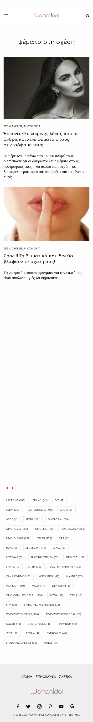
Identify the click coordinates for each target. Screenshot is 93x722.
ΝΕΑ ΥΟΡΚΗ (61, 585)
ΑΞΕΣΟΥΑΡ (14, 557)
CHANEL (39, 500)
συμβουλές (57, 633)
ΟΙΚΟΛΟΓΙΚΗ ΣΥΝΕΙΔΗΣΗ (24, 595)
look (12, 519)
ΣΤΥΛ (11, 604)
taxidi (44, 538)
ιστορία (33, 633)
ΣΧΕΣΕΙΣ (13, 623)
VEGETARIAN (36, 547)
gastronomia (39, 509)
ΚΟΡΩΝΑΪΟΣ (49, 576)
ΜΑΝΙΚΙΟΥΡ (15, 585)
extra (13, 509)
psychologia (18, 538)
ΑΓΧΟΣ (59, 547)
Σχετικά (65, 677)
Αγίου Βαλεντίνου (44, 557)
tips (64, 538)
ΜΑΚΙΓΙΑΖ (74, 576)
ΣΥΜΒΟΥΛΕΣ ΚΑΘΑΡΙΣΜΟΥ (42, 604)
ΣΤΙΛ (76, 595)
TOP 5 (12, 547)
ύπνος (51, 642)
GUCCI (66, 509)
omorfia (44, 528)
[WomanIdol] (46, 15)
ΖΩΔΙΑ (35, 566)
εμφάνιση (67, 623)
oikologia (58, 519)
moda (33, 519)
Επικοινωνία (46, 677)
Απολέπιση (75, 557)
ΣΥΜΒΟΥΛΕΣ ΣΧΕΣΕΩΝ (22, 614)
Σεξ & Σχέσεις (13, 126)
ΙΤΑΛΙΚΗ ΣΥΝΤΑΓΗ (18, 576)
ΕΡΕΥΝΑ (13, 566)
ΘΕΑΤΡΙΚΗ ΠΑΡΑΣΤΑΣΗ (65, 566)
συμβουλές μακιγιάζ (21, 642)
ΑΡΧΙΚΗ (26, 677)
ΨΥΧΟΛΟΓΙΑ (32, 126)
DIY (59, 500)
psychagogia (73, 528)
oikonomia (17, 528)
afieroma (15, 500)
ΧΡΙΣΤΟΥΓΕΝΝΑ (39, 623)
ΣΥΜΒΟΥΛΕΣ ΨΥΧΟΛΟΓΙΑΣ (63, 614)
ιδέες (12, 633)
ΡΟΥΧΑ (56, 595)
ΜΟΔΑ (38, 585)
